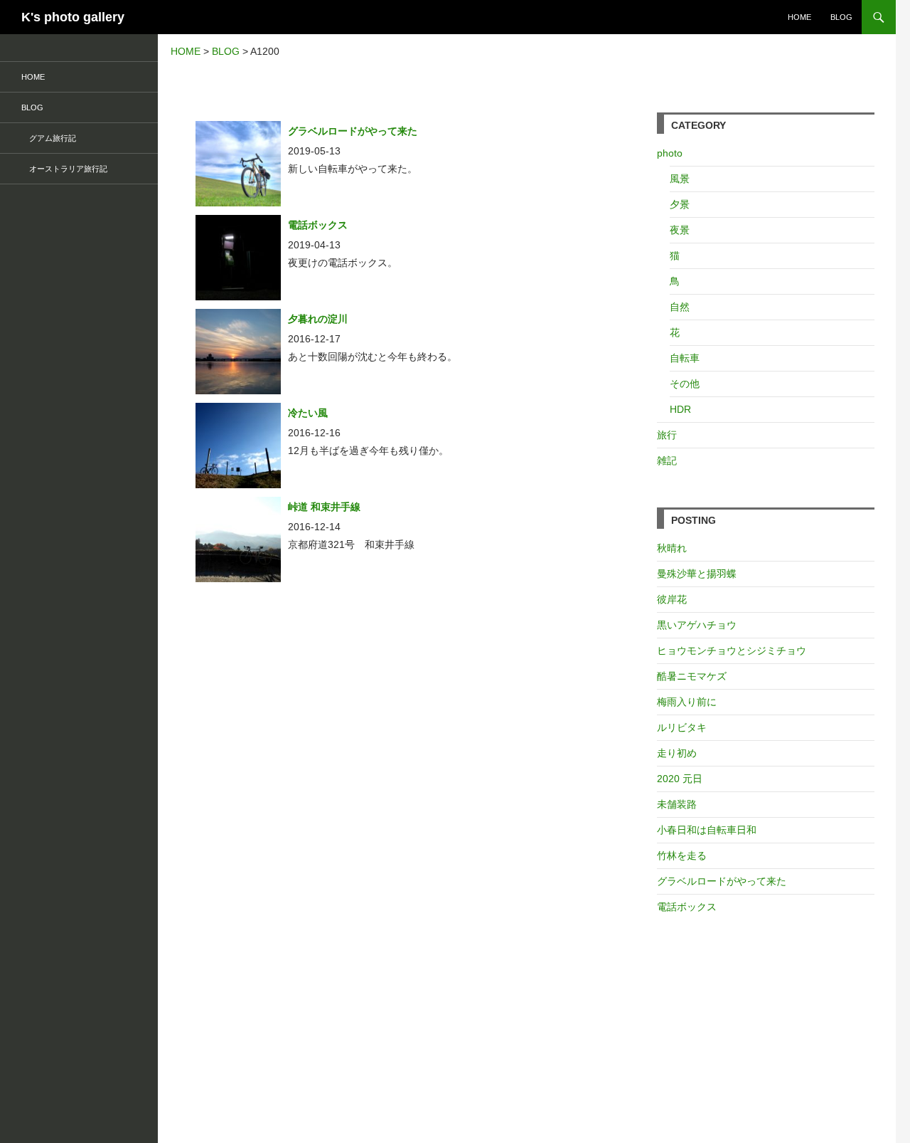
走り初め (677, 753)
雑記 (667, 460)
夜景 (680, 230)
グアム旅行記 (48, 138)
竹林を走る (682, 855)
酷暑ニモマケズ (692, 676)
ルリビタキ (682, 727)
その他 (685, 383)
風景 (680, 178)
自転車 (685, 358)
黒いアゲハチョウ (697, 625)
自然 (680, 306)
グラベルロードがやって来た (352, 131)
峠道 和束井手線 (324, 506)
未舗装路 (677, 804)
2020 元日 (679, 778)
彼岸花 (672, 599)
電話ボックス (318, 225)
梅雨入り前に (687, 701)
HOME (799, 17)
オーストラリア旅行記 (64, 168)
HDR (680, 409)
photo (669, 153)
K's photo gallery (72, 17)
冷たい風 (308, 412)
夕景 (680, 204)
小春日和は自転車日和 (706, 830)
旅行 (667, 435)
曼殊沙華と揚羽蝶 (697, 573)
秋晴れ (672, 548)
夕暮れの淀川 (318, 319)
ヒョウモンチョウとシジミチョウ (731, 650)
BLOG (841, 17)
